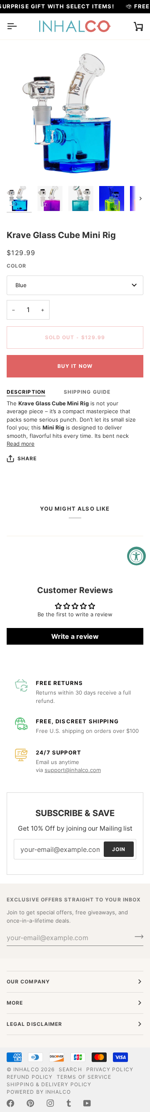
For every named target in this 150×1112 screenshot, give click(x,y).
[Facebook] (10, 1103)
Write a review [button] (75, 636)
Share (27, 458)
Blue (21, 285)
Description (26, 392)
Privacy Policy (109, 1069)
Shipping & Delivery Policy (49, 1084)
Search (70, 1069)
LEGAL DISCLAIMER (34, 1024)
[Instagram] (50, 1103)
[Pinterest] (30, 1103)
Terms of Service (84, 1077)
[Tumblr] (69, 1103)
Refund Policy (29, 1077)
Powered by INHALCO (39, 1092)
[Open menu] (19, 26)
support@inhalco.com (73, 770)
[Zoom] (22, 166)
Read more (21, 443)
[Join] (136, 936)
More (15, 1003)
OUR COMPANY (28, 981)
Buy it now (75, 366)
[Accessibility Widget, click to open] (136, 556)
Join (118, 849)
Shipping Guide (87, 392)
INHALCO (26, 1069)
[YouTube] (87, 1103)
